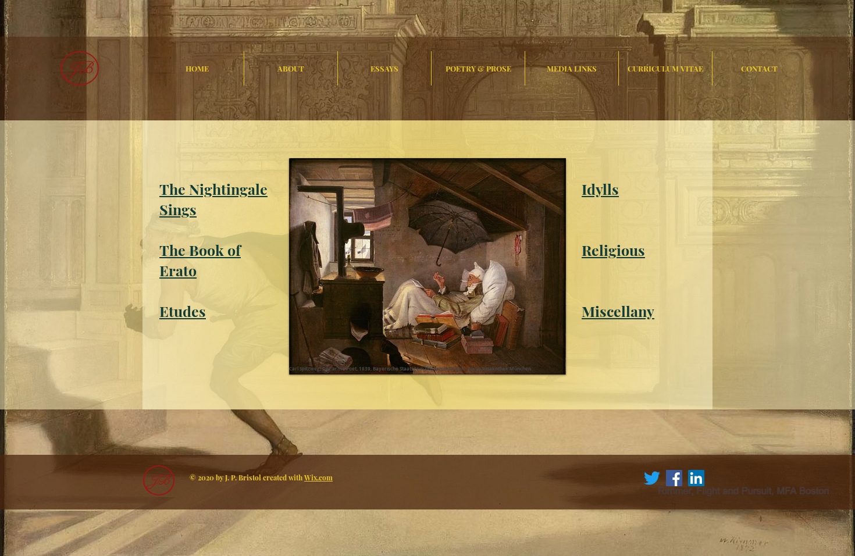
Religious (613, 249)
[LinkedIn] (696, 478)
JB (80, 68)
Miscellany (618, 310)
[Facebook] (674, 478)
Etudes (182, 310)
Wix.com (318, 477)
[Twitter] (652, 478)
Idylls (600, 188)
